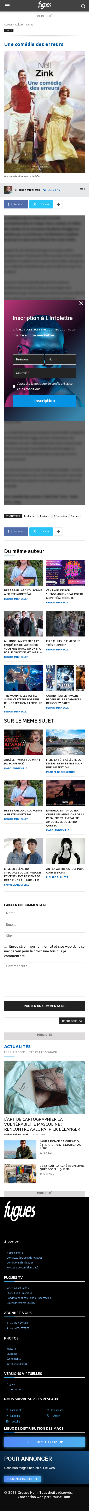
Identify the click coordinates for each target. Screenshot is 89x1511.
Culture (19, 24)
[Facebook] (7, 1410)
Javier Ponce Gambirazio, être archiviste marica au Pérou (60, 1145)
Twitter (55, 1415)
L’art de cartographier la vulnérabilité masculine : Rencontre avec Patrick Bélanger (42, 1124)
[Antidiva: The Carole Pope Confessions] (65, 851)
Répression (60, 516)
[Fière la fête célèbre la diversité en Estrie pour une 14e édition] (65, 742)
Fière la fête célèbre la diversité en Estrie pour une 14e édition (64, 763)
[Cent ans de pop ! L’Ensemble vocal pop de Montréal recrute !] (65, 573)
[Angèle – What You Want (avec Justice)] (23, 742)
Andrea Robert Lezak (16, 1134)
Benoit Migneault (29, 189)
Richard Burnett (57, 877)
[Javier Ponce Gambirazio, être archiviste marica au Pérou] (20, 1149)
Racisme (45, 516)
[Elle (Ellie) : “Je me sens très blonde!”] (65, 624)
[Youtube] (7, 1422)
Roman (75, 516)
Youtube (15, 1421)
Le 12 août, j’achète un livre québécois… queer (62, 1167)
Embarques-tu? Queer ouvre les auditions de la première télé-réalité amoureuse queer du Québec (65, 818)
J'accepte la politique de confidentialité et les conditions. (45, 386)
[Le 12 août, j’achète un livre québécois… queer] (20, 1173)
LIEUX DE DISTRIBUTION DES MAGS (34, 1428)
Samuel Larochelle (16, 885)
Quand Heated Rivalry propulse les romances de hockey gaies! (63, 699)
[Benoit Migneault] (9, 190)
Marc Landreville (15, 768)
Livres (29, 24)
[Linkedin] (7, 1416)
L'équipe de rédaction (60, 772)
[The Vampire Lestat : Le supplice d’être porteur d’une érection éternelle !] (23, 678)
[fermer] (81, 303)
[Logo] (44, 5)
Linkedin (15, 1415)
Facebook (16, 1410)
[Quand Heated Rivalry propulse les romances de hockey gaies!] (65, 678)
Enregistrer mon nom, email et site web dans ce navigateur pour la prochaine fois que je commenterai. (44, 951)
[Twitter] (48, 1416)
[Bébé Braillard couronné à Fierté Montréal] (23, 573)
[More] (58, 204)
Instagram (57, 1410)
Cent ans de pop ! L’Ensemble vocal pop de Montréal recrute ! (65, 594)
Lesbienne (30, 516)
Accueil (8, 24)
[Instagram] (48, 1410)
